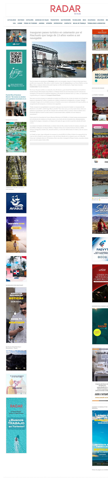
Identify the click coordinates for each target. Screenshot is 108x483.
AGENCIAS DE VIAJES (42, 20)
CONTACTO (67, 23)
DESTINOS (21, 20)
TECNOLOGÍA (76, 20)
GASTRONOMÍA (66, 20)
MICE (84, 20)
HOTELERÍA (29, 20)
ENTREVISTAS (58, 23)
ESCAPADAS (91, 20)
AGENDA (41, 23)
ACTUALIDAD (12, 20)
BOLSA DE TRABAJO (79, 23)
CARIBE (19, 23)
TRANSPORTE (55, 20)
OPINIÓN (49, 23)
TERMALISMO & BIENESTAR (96, 23)
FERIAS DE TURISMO (30, 23)
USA (14, 23)
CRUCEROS (100, 20)
